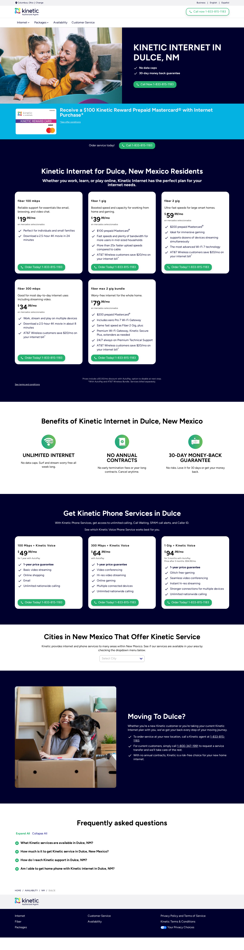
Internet (20, 916)
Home (18, 891)
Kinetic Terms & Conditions (178, 921)
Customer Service (99, 916)
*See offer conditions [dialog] (70, 122)
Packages (21, 927)
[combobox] (118, 658)
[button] (141, 658)
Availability (95, 921)
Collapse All (39, 833)
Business (201, 3)
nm (43, 891)
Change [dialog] (39, 3)
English (213, 3)
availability (31, 891)
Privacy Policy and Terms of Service (183, 916)
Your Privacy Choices (180, 927)
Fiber (18, 921)
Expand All (23, 833)
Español (225, 3)
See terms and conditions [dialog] (27, 385)
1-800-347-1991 (187, 746)
